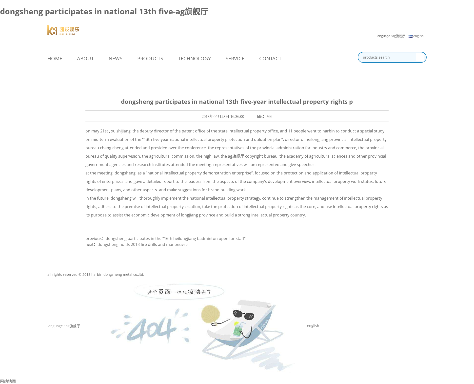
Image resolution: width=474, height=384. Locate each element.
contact (270, 58)
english (418, 36)
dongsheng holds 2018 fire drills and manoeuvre (143, 244)
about (85, 58)
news (115, 58)
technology (194, 58)
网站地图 (8, 381)
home (54, 58)
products (150, 58)
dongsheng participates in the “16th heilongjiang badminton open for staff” (176, 238)
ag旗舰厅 (398, 36)
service (235, 58)
